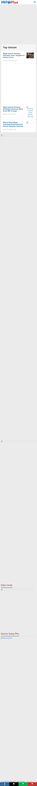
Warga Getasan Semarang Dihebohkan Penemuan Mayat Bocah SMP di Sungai (13, 109)
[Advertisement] (18, 24)
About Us (29, 781)
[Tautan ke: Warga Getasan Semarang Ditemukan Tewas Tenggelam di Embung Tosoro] (30, 55)
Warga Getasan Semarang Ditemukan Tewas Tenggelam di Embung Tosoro (13, 55)
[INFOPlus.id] (9, 2)
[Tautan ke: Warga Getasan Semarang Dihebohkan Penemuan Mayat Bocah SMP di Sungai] (30, 112)
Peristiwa (5, 60)
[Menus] (34, 2)
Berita (4, 129)
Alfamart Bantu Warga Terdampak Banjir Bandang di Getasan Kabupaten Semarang (13, 124)
